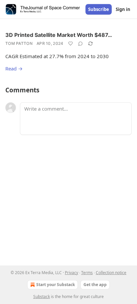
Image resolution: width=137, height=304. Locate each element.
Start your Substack (55, 284)
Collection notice (111, 272)
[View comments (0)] (80, 44)
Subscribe (98, 9)
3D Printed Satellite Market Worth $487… (58, 35)
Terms (87, 272)
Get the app (95, 284)
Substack (41, 296)
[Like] (70, 44)
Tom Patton (19, 43)
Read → (14, 68)
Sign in (123, 9)
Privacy (71, 272)
